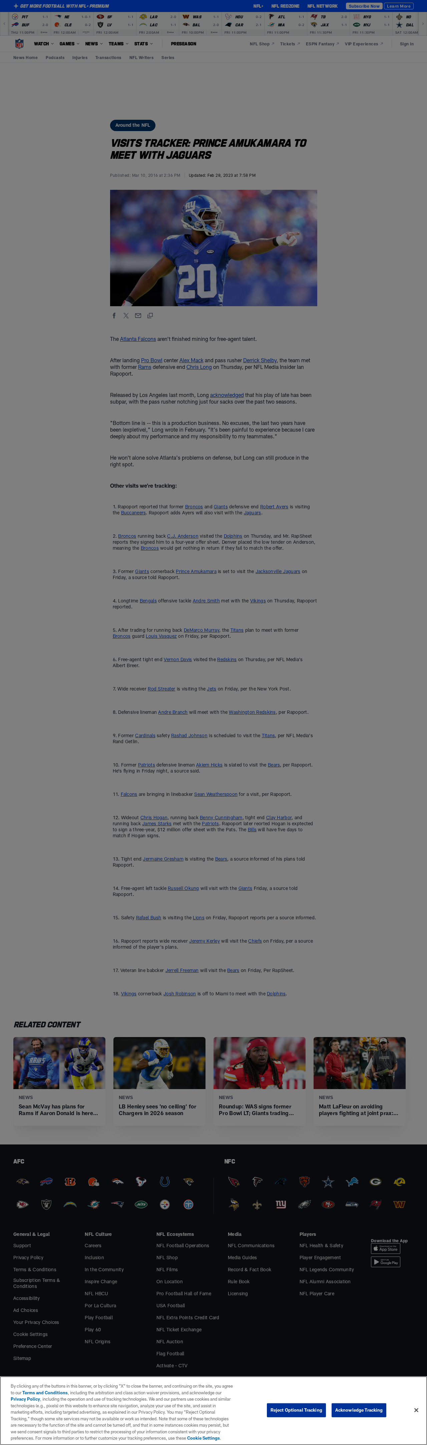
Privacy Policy (25, 1399)
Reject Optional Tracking (296, 1410)
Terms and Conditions (45, 1392)
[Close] (416, 1410)
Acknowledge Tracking (359, 1410)
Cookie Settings (203, 1438)
